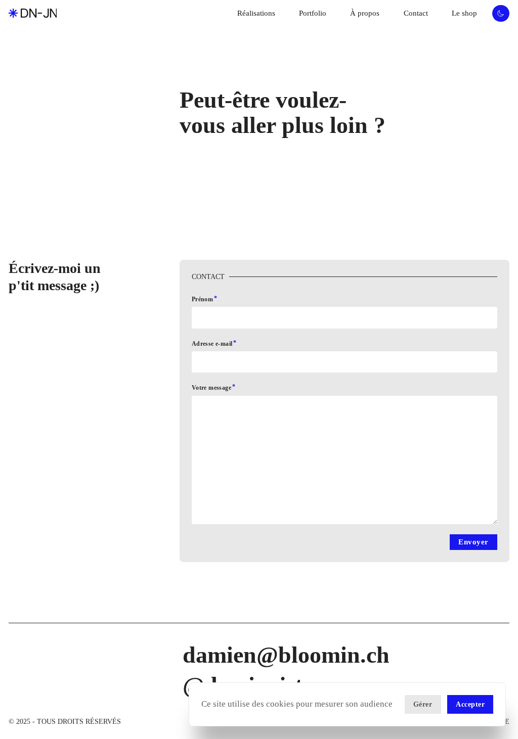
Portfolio (312, 13)
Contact (416, 13)
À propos (364, 13)
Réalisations (256, 13)
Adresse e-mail (212, 343)
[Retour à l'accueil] (33, 13)
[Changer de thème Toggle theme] (500, 13)
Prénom (202, 299)
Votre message (211, 387)
